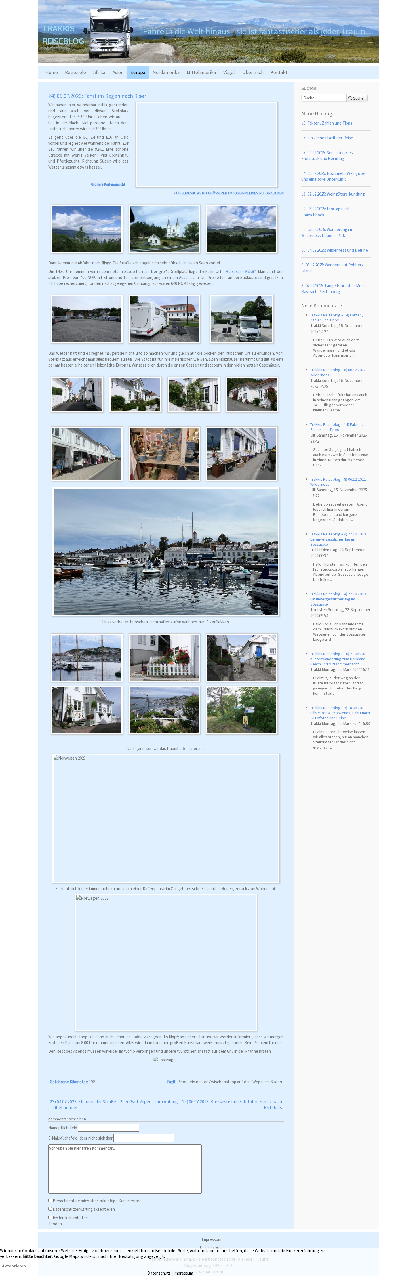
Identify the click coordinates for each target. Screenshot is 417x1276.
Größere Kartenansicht (108, 184)
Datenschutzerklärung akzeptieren (84, 1209)
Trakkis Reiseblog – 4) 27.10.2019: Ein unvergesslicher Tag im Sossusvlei (338, 539)
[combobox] (324, 98)
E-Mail (80, 1138)
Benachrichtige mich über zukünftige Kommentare (97, 1200)
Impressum (211, 1239)
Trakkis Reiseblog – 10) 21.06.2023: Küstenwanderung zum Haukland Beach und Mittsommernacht (339, 659)
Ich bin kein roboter (70, 1217)
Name (62, 1127)
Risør (249, 271)
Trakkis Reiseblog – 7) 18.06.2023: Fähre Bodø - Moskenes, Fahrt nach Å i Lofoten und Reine (340, 712)
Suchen (359, 98)
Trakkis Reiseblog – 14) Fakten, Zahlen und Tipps (336, 317)
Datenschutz (159, 1273)
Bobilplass (235, 271)
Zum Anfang (166, 1101)
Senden (55, 1223)
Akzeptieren (14, 1266)
